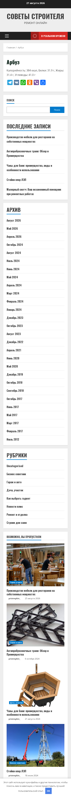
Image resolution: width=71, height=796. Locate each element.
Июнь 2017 (13, 407)
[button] (6, 35)
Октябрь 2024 (15, 245)
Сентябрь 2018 (15, 391)
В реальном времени (53, 36)
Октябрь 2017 (14, 399)
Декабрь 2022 (15, 342)
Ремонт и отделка (17, 515)
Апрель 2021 (14, 350)
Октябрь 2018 (14, 382)
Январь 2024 (14, 310)
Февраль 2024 (15, 301)
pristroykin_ (14, 598)
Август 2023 (14, 334)
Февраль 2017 (15, 431)
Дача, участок (15, 490)
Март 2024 (13, 293)
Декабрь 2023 (15, 318)
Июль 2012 (13, 439)
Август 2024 (14, 253)
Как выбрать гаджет (18, 498)
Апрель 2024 (14, 285)
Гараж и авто (14, 482)
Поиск (10, 100)
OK (48, 790)
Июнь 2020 (13, 358)
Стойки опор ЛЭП (16, 180)
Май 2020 (12, 366)
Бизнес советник (16, 474)
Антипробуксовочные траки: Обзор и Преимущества (28, 652)
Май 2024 (12, 277)
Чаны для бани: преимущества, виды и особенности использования (29, 713)
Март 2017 (13, 423)
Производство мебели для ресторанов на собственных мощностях (31, 592)
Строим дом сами (17, 523)
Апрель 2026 (14, 237)
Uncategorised (15, 466)
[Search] (24, 36)
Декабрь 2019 (15, 374)
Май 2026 (12, 228)
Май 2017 (12, 415)
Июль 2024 (13, 261)
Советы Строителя (35, 16)
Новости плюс (15, 506)
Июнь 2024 (13, 269)
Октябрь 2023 (15, 326)
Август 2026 (14, 220)
